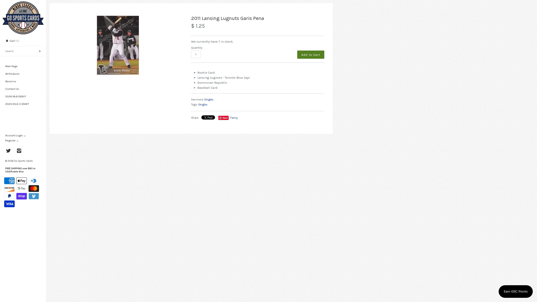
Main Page (11, 66)
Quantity (196, 47)
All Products (12, 73)
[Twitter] (8, 151)
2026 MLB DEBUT (15, 96)
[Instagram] (19, 151)
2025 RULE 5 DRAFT (17, 103)
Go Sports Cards (23, 160)
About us (10, 81)
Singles (209, 99)
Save (225, 117)
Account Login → (15, 135)
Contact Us (12, 88)
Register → (12, 140)
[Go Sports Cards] (23, 3)
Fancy (234, 117)
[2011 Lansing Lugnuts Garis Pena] (118, 45)
